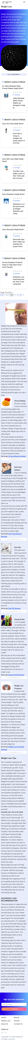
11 (15, 295)
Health (3, 1018)
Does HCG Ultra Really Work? (13, 124)
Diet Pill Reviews (14, 608)
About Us (4, 1024)
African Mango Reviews (17, 456)
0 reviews (16, 95)
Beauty (16, 1018)
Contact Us (18, 1024)
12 (18, 295)
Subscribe (15, 1009)
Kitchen (17, 1021)
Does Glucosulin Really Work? (13, 230)
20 (21, 295)
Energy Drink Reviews (16, 675)
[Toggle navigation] (24, 2)
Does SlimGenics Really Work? (13, 194)
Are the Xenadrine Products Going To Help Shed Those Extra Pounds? (12, 265)
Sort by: (13, 74)
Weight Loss (5, 1021)
